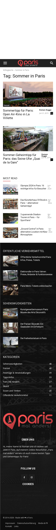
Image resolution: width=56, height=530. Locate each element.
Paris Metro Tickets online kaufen (36, 286)
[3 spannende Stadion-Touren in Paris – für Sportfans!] (10, 218)
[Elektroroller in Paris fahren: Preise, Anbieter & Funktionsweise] (10, 275)
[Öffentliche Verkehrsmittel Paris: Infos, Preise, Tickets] (10, 261)
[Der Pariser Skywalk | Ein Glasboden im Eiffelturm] (10, 328)
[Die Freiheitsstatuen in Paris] (10, 342)
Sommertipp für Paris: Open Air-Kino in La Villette (18, 114)
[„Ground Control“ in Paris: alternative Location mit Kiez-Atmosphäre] (10, 232)
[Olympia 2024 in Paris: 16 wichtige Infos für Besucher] (10, 189)
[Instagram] (32, 477)
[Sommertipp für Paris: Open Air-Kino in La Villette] (28, 94)
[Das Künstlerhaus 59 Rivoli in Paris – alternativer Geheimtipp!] (10, 204)
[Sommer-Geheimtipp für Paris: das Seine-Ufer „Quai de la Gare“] (28, 138)
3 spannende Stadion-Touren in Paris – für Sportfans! (30, 217)
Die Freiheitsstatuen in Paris (33, 338)
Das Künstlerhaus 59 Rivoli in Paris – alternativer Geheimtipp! (33, 203)
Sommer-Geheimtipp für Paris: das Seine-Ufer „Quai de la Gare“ (21, 158)
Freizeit (6, 105)
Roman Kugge (45, 110)
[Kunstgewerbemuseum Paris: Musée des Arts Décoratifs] (10, 313)
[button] (5, 63)
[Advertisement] (28, 29)
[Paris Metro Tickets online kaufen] (10, 290)
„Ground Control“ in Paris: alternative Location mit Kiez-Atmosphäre (34, 232)
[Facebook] (24, 477)
